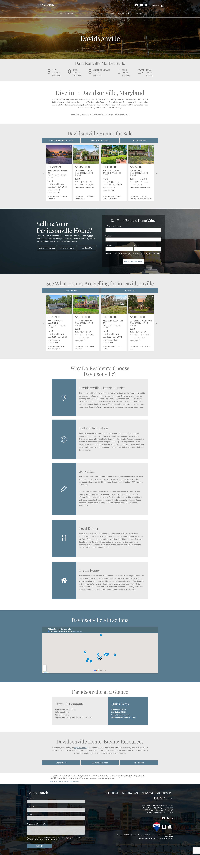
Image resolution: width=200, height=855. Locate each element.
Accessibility (169, 837)
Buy (123, 793)
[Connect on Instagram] (146, 5)
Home (59, 14)
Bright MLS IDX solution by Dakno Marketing (64, 782)
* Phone (30, 806)
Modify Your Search (100, 140)
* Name (108, 245)
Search (115, 793)
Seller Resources (47, 248)
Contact (139, 14)
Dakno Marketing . (166, 838)
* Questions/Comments (36, 824)
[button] (155, 175)
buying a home (80, 747)
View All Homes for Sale (61, 140)
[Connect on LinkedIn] (136, 5)
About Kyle (139, 762)
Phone (136, 245)
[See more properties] (155, 173)
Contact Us (87, 248)
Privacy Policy (168, 835)
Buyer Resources (100, 762)
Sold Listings (71, 290)
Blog (129, 14)
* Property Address (113, 226)
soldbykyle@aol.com (164, 808)
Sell (130, 793)
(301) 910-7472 (148, 808)
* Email (108, 236)
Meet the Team (67, 248)
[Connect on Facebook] (141, 5)
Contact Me (129, 290)
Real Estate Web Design (147, 838)
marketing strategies (48, 241)
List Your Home (139, 140)
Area (136, 793)
